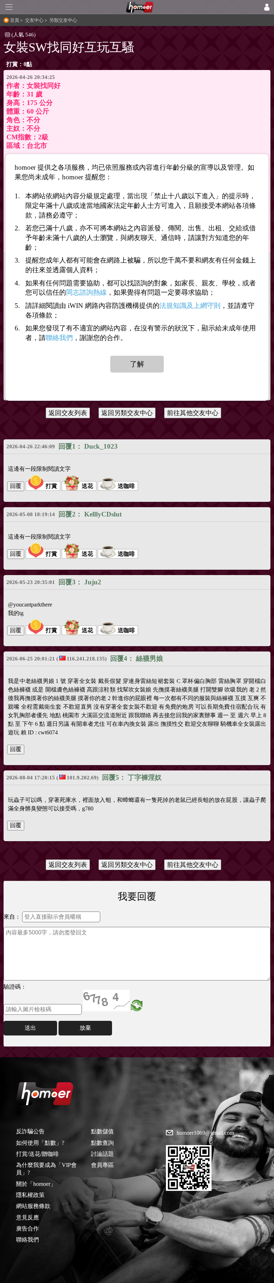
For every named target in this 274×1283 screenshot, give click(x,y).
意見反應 (27, 1217)
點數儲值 (102, 1131)
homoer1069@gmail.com (205, 1133)
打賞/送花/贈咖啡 (37, 1154)
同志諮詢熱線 (86, 292)
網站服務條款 (33, 1206)
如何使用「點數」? (40, 1143)
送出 (30, 1028)
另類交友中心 (63, 20)
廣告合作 (27, 1228)
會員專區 (102, 1165)
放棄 (85, 1028)
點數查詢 (102, 1143)
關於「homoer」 (36, 1184)
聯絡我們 (27, 1240)
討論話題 (102, 1154)
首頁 (14, 20)
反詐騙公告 (30, 1131)
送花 (87, 486)
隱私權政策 (30, 1195)
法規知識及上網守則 (189, 305)
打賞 (51, 486)
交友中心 (34, 20)
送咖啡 (126, 486)
